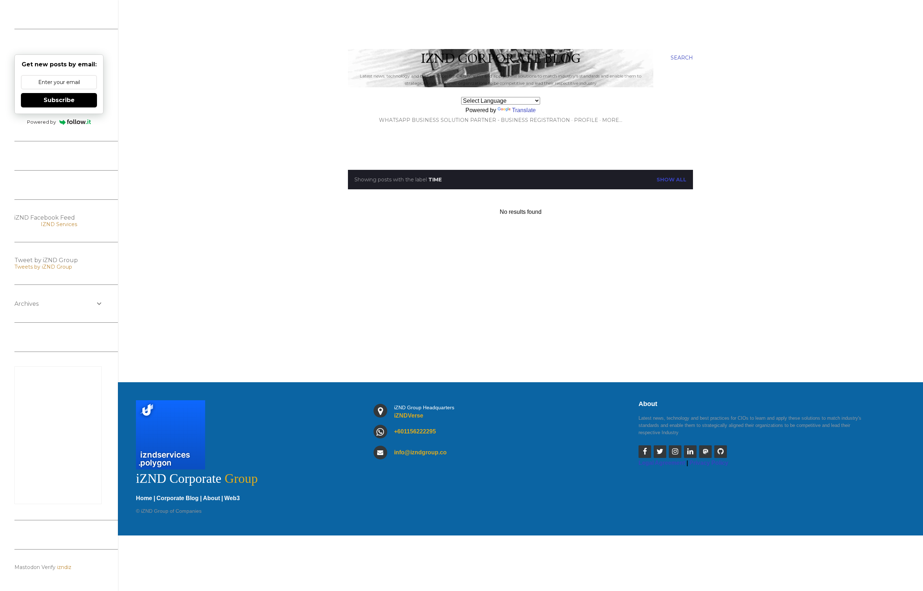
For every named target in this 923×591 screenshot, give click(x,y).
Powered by (41, 122)
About (211, 498)
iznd (62, 567)
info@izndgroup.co (420, 452)
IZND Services (59, 224)
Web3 (232, 498)
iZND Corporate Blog (501, 58)
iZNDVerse (408, 416)
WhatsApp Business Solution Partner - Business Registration (474, 120)
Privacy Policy (708, 463)
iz (69, 567)
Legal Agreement (662, 463)
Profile (586, 120)
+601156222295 (415, 431)
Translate (524, 110)
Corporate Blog (177, 498)
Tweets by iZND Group (43, 267)
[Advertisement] (520, 302)
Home (144, 498)
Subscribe (59, 100)
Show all (671, 179)
